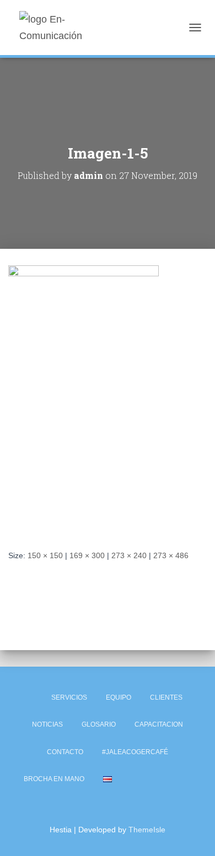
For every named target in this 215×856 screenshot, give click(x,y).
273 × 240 (129, 555)
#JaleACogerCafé (135, 752)
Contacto (65, 752)
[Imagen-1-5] (83, 398)
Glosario (99, 724)
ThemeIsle (146, 829)
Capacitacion (159, 724)
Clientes (166, 697)
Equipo (118, 697)
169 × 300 (87, 555)
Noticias (47, 724)
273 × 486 (171, 555)
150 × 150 (45, 555)
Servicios (69, 697)
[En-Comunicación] (73, 28)
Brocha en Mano (54, 779)
